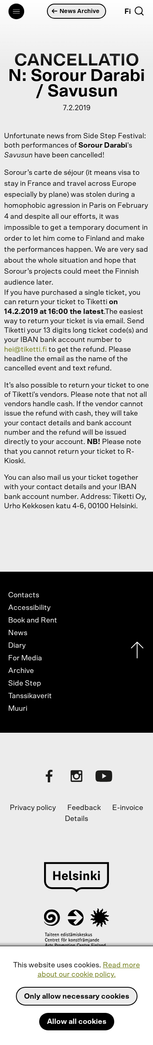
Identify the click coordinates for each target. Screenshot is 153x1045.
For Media (25, 658)
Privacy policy (33, 808)
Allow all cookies (76, 1021)
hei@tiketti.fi (25, 349)
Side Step (24, 683)
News (17, 633)
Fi (127, 11)
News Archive (80, 11)
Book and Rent (32, 620)
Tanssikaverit (30, 696)
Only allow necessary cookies (76, 996)
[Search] (139, 11)
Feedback (84, 808)
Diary (17, 645)
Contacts (23, 595)
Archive (21, 671)
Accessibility (29, 608)
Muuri (17, 708)
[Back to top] (137, 652)
